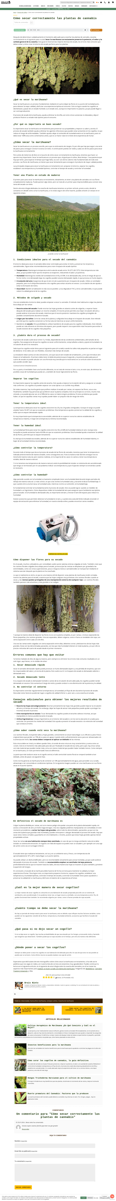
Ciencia (58, 6)
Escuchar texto (19, 30)
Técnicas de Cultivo (22, 12)
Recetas (70, 6)
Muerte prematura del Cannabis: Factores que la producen (58, 1094)
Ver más (96, 1197)
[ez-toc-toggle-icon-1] (31, 22)
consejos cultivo (52, 1001)
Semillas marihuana (25, 6)
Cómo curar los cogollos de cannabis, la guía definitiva (79, 1009)
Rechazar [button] (90, 1197)
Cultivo (64, 6)
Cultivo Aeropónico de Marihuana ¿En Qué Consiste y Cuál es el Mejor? (61, 1027)
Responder (25, 1129)
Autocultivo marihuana (38, 1001)
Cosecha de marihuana (66, 1001)
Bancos (43, 6)
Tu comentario (23, 1161)
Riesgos (77, 6)
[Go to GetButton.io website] (112, 1199)
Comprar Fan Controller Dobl (58, 554)
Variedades (84, 6)
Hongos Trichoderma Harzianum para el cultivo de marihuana (59, 1078)
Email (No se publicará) (26, 1151)
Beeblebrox (90, 969)
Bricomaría (50, 6)
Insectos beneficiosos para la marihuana (49, 1045)
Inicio (14, 12)
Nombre (21, 1141)
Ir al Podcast (95, 30)
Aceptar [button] (83, 1197)
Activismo (36, 6)
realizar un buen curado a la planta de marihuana (56, 969)
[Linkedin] (15, 994)
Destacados (92, 6)
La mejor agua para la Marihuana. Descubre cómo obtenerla (33, 1009)
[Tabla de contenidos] (31, 22)
